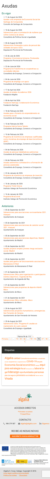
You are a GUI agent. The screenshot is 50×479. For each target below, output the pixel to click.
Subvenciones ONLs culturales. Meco (18, 300)
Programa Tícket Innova (12, 186)
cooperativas (13, 362)
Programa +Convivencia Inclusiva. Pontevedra (21, 58)
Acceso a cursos (25, 412)
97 (43, 339)
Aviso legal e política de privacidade (16, 473)
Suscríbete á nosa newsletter (25, 436)
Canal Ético (25, 414)
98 (46, 339)
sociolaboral (30, 375)
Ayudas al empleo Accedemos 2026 (17, 92)
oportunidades (27, 372)
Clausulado (23, 475)
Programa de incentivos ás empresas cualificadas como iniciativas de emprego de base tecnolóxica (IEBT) (22, 139)
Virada (9, 378)
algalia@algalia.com (29, 424)
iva (33, 369)
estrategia (15, 368)
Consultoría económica (29, 358)
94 (31, 339)
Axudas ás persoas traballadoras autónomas (20, 152)
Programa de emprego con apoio (16, 82)
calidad (17, 358)
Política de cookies (10, 475)
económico (29, 365)
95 (35, 339)
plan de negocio (10, 375)
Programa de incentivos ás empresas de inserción (22, 175)
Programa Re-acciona (11, 196)
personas (39, 372)
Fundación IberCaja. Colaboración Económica (21, 103)
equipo (37, 365)
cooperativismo (21, 362)
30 (24, 339)
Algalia (9, 358)
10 (17, 339)
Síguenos (45, 424)
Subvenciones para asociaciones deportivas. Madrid (23, 238)
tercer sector (39, 375)
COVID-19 (32, 361)
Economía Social (14, 365)
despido (39, 362)
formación (29, 369)
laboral (38, 368)
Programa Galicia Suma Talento (15, 126)
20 (21, 339)
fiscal (23, 368)
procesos (20, 375)
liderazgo (13, 372)
